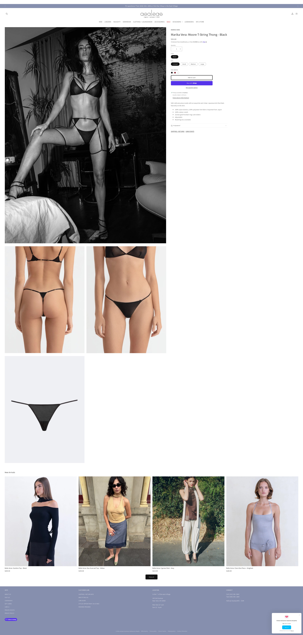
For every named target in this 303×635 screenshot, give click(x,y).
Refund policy (144, 631)
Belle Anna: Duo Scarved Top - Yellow (92, 568)
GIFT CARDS (8, 604)
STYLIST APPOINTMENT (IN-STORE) (89, 604)
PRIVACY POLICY (9, 613)
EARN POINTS (190, 131)
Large (202, 64)
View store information (181, 98)
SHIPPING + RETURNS (177, 131)
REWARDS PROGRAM (85, 607)
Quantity (173, 45)
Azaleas (121, 631)
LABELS (7, 607)
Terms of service (162, 631)
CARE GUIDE (82, 600)
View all (151, 577)
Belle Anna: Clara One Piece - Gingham (239, 568)
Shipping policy (171, 631)
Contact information (182, 631)
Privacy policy (153, 631)
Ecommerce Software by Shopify (131, 631)
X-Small (175, 64)
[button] (7, 14)
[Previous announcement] (5, 2)
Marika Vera (175, 30)
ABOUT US (8, 594)
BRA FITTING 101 (83, 597)
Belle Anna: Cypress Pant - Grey (163, 568)
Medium (193, 64)
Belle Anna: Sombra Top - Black (16, 568)
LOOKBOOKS (8, 600)
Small (184, 64)
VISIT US (7, 597)
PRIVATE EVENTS (10, 610)
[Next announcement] (298, 2)
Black (174, 57)
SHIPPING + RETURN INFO (86, 594)
